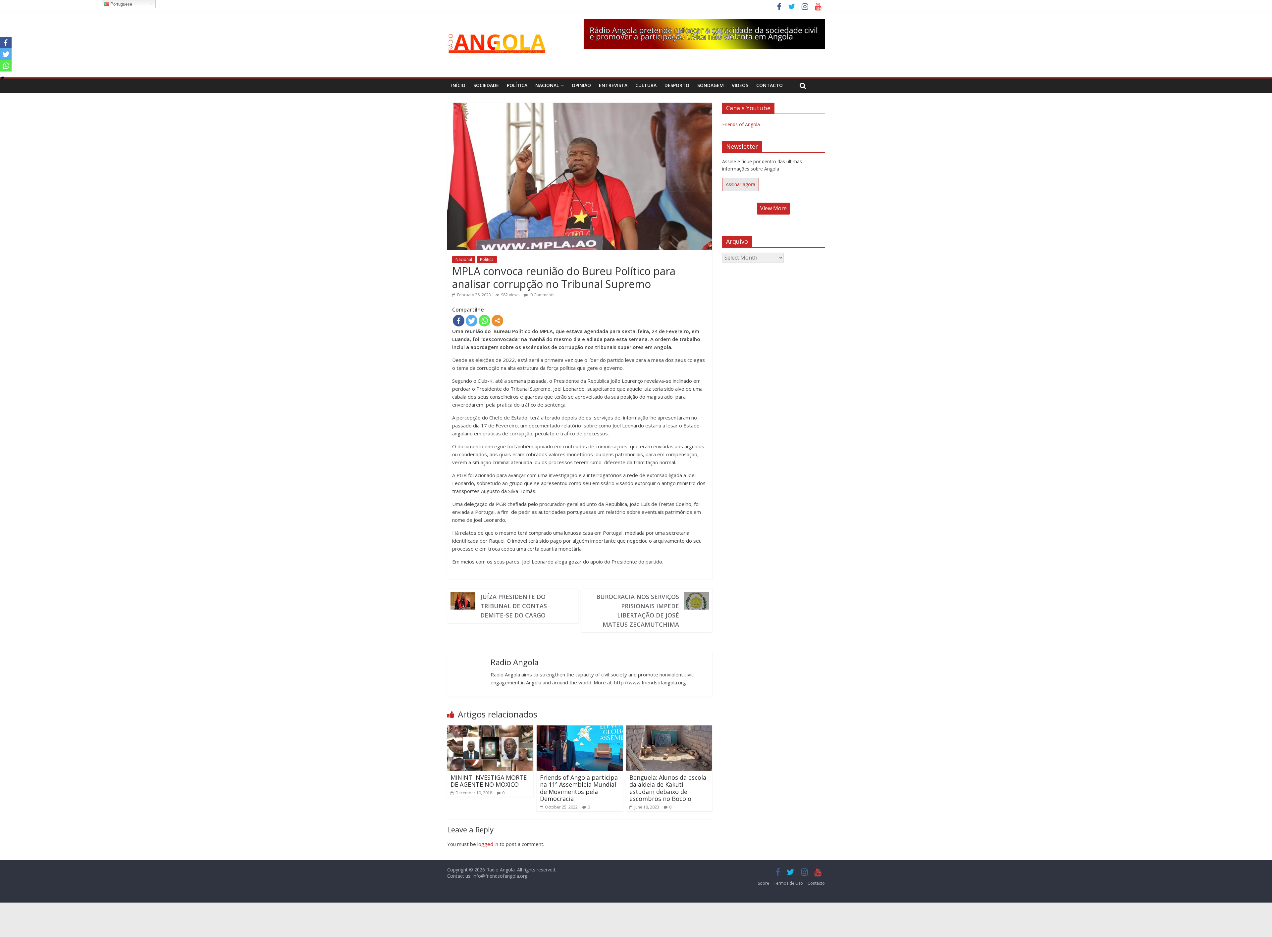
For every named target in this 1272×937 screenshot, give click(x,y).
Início (458, 85)
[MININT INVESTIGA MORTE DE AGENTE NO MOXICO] (490, 729)
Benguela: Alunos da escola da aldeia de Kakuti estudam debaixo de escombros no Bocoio (667, 788)
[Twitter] (471, 320)
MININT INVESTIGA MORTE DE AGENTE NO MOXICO (488, 781)
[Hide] (2, 77)
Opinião (581, 85)
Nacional (547, 85)
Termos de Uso (788, 883)
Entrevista (613, 85)
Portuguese (120, 4)
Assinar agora (740, 184)
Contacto (769, 85)
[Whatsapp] (484, 320)
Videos (740, 85)
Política (517, 85)
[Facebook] (458, 320)
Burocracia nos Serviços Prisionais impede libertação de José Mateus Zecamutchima (637, 610)
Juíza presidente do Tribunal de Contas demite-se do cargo (513, 606)
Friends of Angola (741, 124)
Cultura (646, 85)
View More (773, 208)
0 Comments (541, 295)
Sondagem (710, 85)
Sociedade (486, 85)
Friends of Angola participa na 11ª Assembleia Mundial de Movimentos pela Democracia (579, 788)
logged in (487, 844)
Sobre (763, 883)
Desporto (676, 85)
